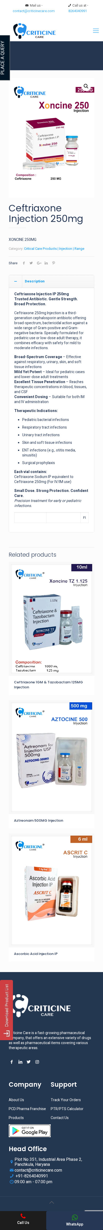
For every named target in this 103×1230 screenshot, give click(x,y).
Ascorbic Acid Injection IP (36, 953)
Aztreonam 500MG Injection (38, 820)
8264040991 (77, 10)
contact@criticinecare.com (34, 10)
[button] (86, 86)
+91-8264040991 (31, 1176)
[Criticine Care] (51, 31)
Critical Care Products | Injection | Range (54, 248)
